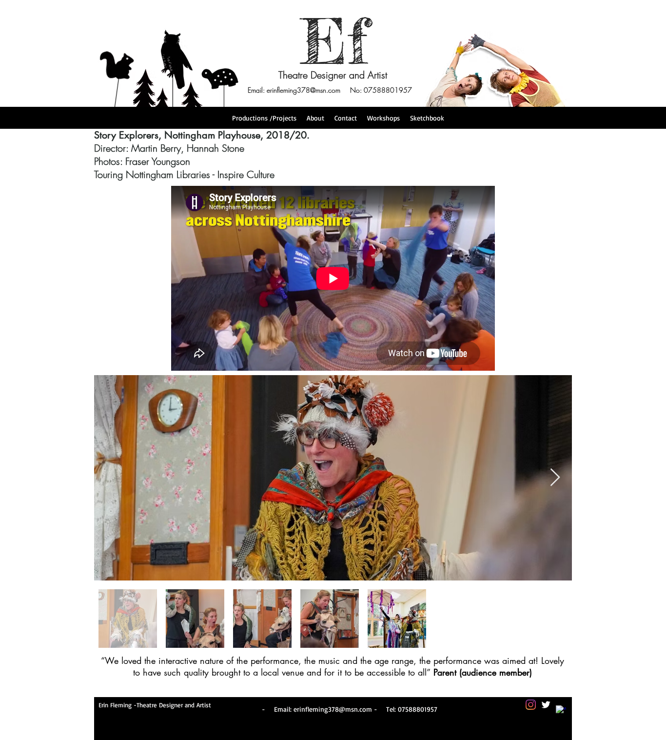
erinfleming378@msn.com (303, 90)
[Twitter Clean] (546, 705)
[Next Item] (555, 477)
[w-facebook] (561, 710)
